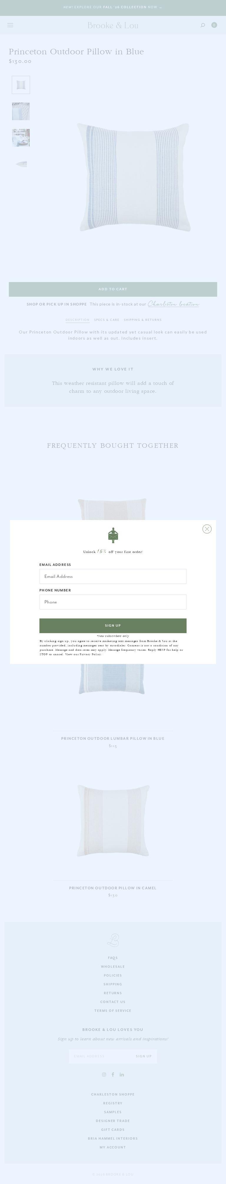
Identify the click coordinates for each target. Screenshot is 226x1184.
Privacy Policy (90, 654)
